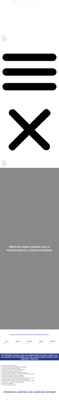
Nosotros (4, 36)
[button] (29, 100)
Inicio (3, 35)
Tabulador (4, 39)
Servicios (4, 40)
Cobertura (4, 38)
